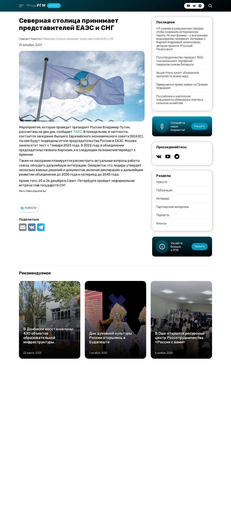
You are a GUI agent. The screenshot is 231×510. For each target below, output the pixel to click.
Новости (30, 208)
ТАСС (77, 132)
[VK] (31, 227)
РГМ (48, 5)
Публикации (164, 190)
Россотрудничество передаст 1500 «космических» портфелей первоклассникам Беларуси (179, 61)
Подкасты (162, 215)
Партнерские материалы (172, 207)
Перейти (199, 246)
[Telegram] (40, 227)
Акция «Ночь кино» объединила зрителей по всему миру (177, 74)
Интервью (162, 198)
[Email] (23, 227)
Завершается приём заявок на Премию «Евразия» (182, 86)
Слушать (199, 126)
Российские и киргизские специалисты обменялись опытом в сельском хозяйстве (179, 100)
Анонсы (161, 223)
